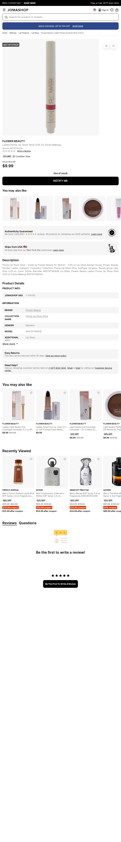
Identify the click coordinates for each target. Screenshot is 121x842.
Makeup (13, 33)
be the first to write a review (60, 584)
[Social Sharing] (106, 46)
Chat (78, 368)
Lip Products (24, 33)
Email (69, 368)
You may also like (14, 190)
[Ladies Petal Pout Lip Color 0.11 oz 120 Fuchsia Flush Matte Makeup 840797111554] (65, 393)
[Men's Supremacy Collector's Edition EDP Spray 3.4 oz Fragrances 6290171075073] (65, 459)
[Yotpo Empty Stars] (9, 151)
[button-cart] (117, 10)
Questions (27, 523)
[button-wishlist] (112, 10)
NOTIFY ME (60, 180)
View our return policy (55, 355)
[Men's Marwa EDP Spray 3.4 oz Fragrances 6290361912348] (98, 459)
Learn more (96, 234)
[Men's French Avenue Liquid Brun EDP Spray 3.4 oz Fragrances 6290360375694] (31, 459)
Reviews (9, 523)
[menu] (4, 10)
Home (4, 33)
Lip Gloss (35, 33)
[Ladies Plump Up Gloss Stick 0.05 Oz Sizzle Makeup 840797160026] (113, 46)
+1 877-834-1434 (57, 368)
